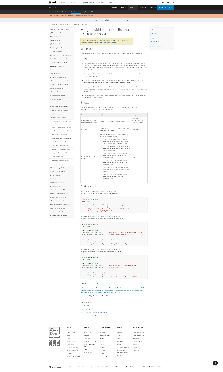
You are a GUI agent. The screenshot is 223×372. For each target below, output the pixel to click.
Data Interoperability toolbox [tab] (60, 59)
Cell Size (83, 288)
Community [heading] (87, 327)
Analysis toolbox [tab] (56, 36)
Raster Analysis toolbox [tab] (58, 179)
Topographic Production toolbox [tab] (61, 204)
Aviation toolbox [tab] (56, 40)
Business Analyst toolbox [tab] (58, 44)
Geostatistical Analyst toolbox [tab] (60, 92)
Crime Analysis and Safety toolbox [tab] (61, 55)
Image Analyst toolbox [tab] (58, 95)
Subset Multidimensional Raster (60, 160)
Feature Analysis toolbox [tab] (58, 77)
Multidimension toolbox (80, 24)
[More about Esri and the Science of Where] (54, 332)
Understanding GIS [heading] (105, 327)
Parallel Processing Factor (117, 290)
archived (105, 40)
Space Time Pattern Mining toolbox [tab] (61, 190)
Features (123, 7)
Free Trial (153, 7)
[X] (54, 341)
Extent (107, 290)
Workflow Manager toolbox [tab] (59, 215)
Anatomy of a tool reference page (59, 29)
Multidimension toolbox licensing (61, 127)
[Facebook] (50, 341)
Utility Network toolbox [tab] (58, 212)
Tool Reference (76, 12)
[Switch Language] (168, 2)
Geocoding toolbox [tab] (57, 88)
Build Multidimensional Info (59, 134)
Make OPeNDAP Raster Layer (60, 145)
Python (85, 12)
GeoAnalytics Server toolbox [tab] (59, 84)
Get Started (59, 12)
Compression (91, 288)
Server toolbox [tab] (55, 186)
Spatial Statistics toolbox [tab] (58, 197)
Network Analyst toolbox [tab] (58, 168)
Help (66, 12)
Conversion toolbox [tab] (57, 51)
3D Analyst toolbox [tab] (57, 33)
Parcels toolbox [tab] (55, 175)
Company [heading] (119, 327)
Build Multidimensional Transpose (61, 138)
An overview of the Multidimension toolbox (62, 122)
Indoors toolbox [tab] (56, 99)
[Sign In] (173, 2)
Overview (114, 7)
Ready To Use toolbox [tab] (57, 182)
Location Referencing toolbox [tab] (60, 110)
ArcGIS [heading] (69, 327)
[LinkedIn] (58, 341)
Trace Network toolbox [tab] (58, 208)
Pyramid (128, 290)
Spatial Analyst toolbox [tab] (58, 193)
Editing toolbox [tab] (55, 73)
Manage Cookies (130, 366)
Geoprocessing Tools (65, 24)
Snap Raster (110, 292)
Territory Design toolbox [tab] (58, 201)
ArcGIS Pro (52, 7)
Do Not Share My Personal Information (151, 366)
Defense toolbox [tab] (56, 70)
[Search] (163, 2)
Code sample (154, 41)
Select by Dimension (58, 156)
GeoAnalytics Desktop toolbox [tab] (60, 81)
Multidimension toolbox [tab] (58, 117)
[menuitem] (74, 332)
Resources (133, 7)
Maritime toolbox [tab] (56, 114)
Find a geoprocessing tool (90, 315)
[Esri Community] (50, 344)
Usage (152, 36)
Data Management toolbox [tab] (59, 62)
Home (51, 12)
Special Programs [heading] (138, 327)
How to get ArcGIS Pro (166, 7)
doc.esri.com (89, 15)
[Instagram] (54, 344)
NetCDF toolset (58, 164)
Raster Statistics (137, 290)
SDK (92, 12)
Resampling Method (86, 292)
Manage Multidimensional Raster (61, 149)
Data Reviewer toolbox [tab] (58, 66)
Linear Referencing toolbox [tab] (59, 106)
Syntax (152, 38)
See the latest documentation (108, 42)
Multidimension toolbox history (61, 131)
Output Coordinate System (95, 290)
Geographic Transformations (118, 288)
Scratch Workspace (100, 292)
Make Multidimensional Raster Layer (62, 142)
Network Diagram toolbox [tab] (59, 171)
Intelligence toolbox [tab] (57, 103)
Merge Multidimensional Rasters (61, 153)
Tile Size (117, 292)
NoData (130, 288)
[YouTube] (58, 344)
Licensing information (157, 46)
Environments (154, 44)
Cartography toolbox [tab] (57, 48)
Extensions (143, 7)
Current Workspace (102, 288)
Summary (153, 33)
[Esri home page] (52, 2)
